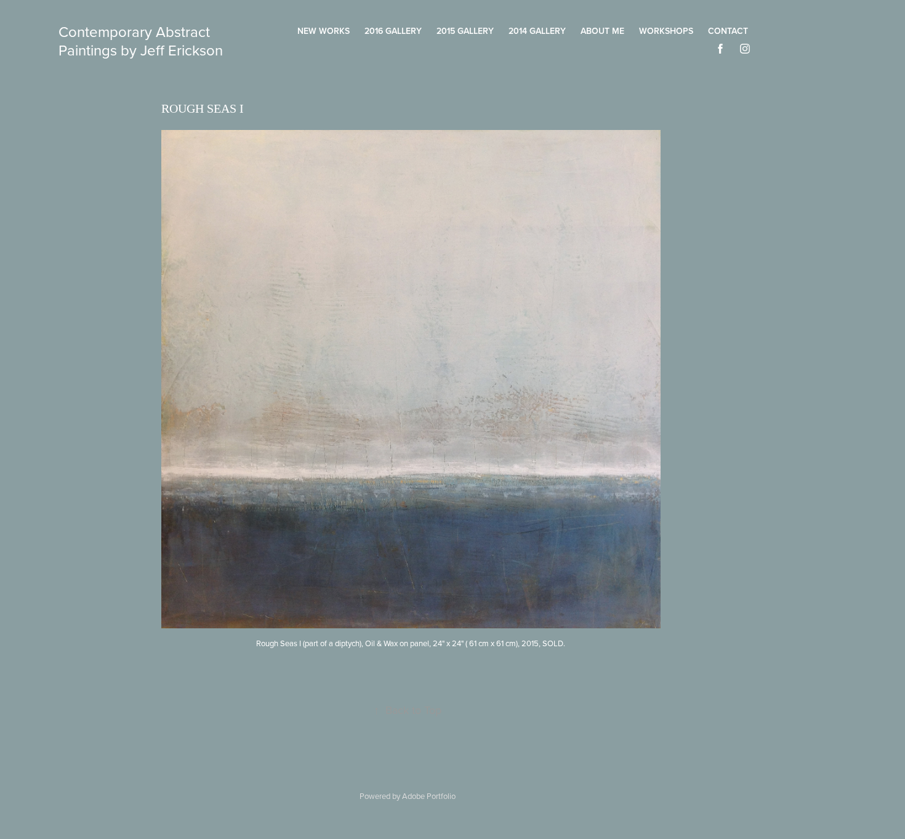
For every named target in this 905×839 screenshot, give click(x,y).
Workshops (666, 31)
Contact (728, 31)
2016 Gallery (393, 31)
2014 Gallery (537, 31)
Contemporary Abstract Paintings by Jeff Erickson (140, 40)
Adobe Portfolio (429, 795)
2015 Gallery (465, 31)
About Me (602, 31)
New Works (323, 31)
